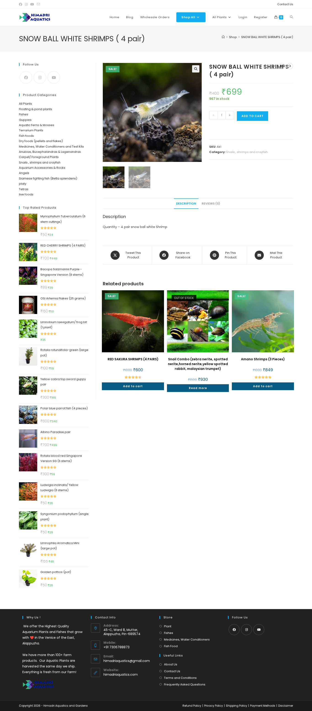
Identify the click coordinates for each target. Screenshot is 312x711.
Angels (24, 173)
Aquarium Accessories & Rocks (42, 168)
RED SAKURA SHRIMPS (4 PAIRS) (133, 359)
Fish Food (171, 646)
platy (22, 184)
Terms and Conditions (180, 678)
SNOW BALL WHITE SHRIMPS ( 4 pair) (267, 37)
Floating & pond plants (35, 109)
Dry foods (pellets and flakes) (41, 141)
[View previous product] (282, 66)
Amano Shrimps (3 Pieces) (263, 359)
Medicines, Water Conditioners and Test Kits (51, 146)
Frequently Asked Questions (184, 684)
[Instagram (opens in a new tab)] (26, 4)
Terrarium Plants (31, 130)
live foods (26, 194)
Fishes (23, 114)
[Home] (223, 37)
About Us (170, 664)
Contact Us (285, 4)
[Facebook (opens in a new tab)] (21, 4)
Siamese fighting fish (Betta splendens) (48, 178)
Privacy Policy (213, 706)
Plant (167, 626)
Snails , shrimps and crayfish (247, 152)
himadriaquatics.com (120, 674)
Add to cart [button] (133, 386)
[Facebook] (26, 77)
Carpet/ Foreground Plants (39, 157)
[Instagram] (40, 77)
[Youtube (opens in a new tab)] (32, 4)
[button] (195, 69)
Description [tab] (186, 203)
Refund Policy (191, 706)
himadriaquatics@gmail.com (126, 661)
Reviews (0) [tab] (211, 203)
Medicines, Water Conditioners (187, 639)
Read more (198, 388)
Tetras (23, 189)
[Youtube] (54, 77)
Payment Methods (262, 706)
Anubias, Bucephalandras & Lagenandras (50, 152)
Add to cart (252, 116)
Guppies (25, 120)
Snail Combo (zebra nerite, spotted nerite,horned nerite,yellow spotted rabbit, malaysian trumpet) (198, 364)
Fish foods (26, 136)
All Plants (25, 103)
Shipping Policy (236, 706)
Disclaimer (285, 706)
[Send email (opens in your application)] (38, 4)
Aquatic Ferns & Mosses (36, 125)
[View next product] (290, 66)
